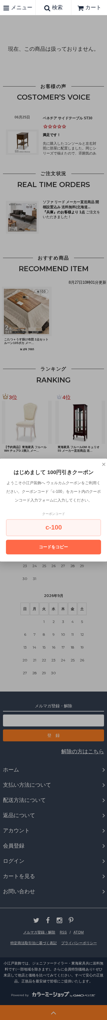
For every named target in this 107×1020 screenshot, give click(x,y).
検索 (57, 7)
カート (93, 7)
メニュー (21, 7)
